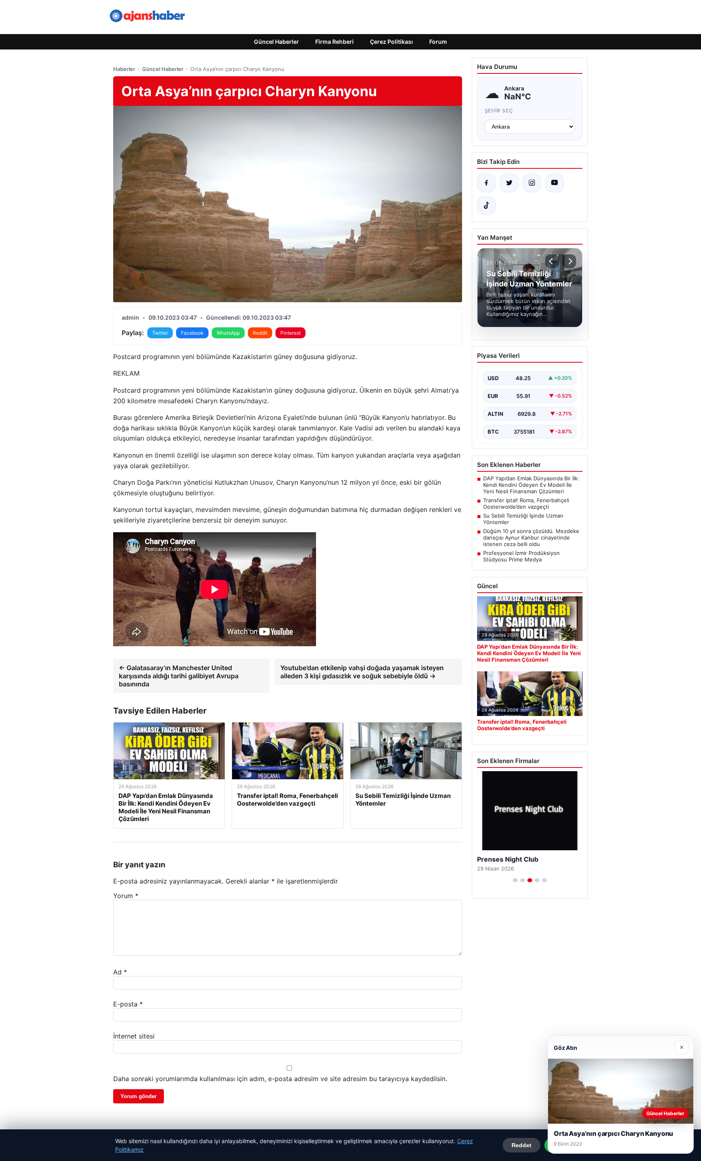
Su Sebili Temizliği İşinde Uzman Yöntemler (523, 518)
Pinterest (290, 333)
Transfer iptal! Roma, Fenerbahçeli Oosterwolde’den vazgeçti (526, 503)
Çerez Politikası (391, 41)
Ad (120, 972)
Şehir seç (499, 111)
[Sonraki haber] (569, 261)
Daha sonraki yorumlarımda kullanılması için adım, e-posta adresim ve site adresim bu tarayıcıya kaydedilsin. (280, 1079)
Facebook (192, 333)
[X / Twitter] (509, 183)
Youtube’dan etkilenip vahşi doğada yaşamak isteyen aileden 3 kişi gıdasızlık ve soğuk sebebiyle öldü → (362, 672)
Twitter (160, 333)
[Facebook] (486, 183)
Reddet (521, 1145)
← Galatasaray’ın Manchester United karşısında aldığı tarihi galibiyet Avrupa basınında (179, 676)
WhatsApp (228, 333)
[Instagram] (532, 183)
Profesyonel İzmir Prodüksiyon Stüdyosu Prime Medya (521, 556)
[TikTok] (486, 205)
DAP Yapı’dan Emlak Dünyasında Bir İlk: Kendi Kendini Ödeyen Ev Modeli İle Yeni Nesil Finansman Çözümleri (531, 484)
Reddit (260, 333)
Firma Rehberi (334, 41)
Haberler (124, 69)
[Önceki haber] (552, 261)
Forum (438, 41)
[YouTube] (554, 183)
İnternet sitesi (134, 1036)
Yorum (125, 896)
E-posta (128, 1004)
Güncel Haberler (276, 41)
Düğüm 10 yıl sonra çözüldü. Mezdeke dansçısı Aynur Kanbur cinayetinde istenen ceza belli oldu (531, 537)
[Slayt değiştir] (515, 880)
